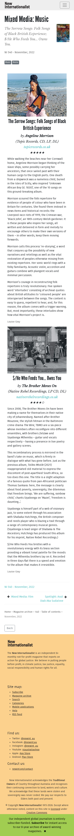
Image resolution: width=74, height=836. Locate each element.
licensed (55, 809)
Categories (18, 703)
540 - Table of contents (48, 612)
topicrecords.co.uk (37, 147)
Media (15, 62)
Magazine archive (23, 612)
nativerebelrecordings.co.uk (37, 397)
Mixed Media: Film (22, 596)
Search (16, 699)
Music (7, 62)
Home (7, 612)
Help (14, 710)
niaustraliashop (30, 749)
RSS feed (17, 714)
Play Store (27, 757)
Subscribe (17, 692)
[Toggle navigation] (65, 5)
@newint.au (30, 742)
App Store (25, 753)
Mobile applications (23, 707)
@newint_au (28, 738)
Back (10, 628)
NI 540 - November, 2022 (19, 52)
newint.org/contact (22, 769)
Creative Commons (37, 812)
